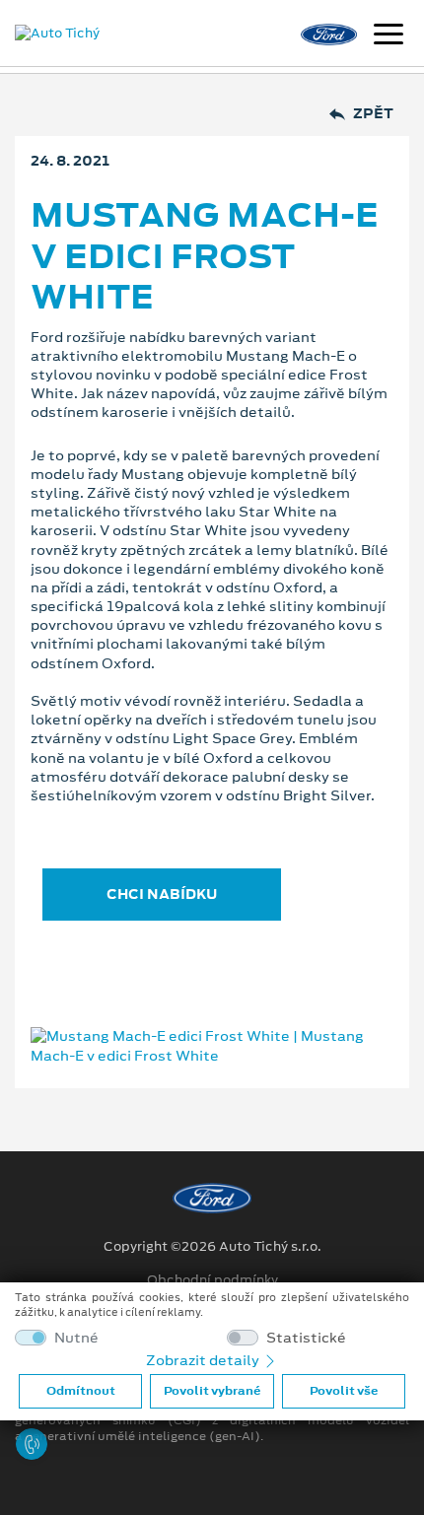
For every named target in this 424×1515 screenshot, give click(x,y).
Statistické (306, 1338)
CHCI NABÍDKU (161, 894)
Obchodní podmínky (212, 1280)
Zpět (373, 113)
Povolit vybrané (212, 1391)
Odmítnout (80, 1391)
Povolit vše (344, 1391)
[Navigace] (388, 36)
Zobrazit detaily (204, 1360)
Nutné (76, 1338)
